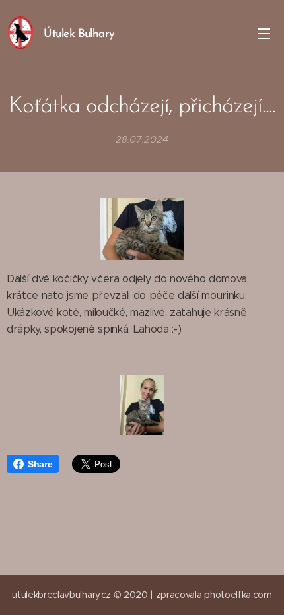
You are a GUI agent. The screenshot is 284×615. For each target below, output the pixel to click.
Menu (264, 33)
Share (40, 464)
